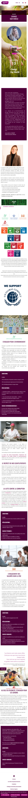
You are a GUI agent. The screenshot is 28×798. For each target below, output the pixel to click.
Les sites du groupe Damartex (14, 781)
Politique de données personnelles (14, 786)
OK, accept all (5, 795)
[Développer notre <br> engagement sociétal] (5, 222)
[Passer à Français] (23, 3)
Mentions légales (14, 789)
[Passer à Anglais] (25, 3)
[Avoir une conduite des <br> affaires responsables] (14, 215)
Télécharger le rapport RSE (8, 206)
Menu (17, 2)
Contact (14, 779)
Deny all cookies (16, 795)
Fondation (14, 784)
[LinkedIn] (14, 776)
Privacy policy (14, 796)
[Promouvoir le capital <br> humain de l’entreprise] (23, 215)
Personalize (24, 795)
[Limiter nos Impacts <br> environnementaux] (5, 215)
